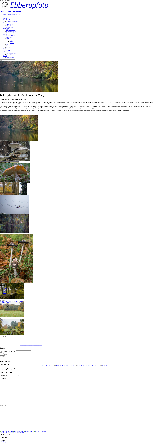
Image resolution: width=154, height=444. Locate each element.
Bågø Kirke (9, 25)
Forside (5, 18)
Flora (7, 44)
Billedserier (6, 28)
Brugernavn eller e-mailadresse (8, 351)
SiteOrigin (4, 441)
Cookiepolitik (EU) (11, 53)
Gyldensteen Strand (11, 31)
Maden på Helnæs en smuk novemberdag (11, 301)
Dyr (11, 40)
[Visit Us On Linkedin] (81, 366)
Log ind (2, 356)
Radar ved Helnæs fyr (6, 302)
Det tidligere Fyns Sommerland (14, 33)
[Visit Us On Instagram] (94, 366)
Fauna (8, 38)
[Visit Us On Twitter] (60, 366)
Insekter (12, 43)
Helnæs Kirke (9, 27)
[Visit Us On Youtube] (106, 366)
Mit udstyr (9, 54)
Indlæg (8, 50)
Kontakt (5, 56)
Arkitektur (9, 37)
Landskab (8, 46)
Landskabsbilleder (7, 20)
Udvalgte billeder (10, 35)
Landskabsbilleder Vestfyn (13, 21)
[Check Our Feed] (70, 366)
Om (4, 51)
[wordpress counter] (2, 440)
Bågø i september (10, 30)
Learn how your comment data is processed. (31, 345)
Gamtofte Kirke (10, 24)
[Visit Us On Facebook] (48, 366)
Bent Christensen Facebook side (10, 11)
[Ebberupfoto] (43, 8)
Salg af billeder (10, 57)
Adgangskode (3, 353)
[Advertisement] (48, 392)
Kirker (4, 22)
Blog (4, 48)
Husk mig (4, 354)
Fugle (11, 41)
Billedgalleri (6, 34)
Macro (8, 47)
